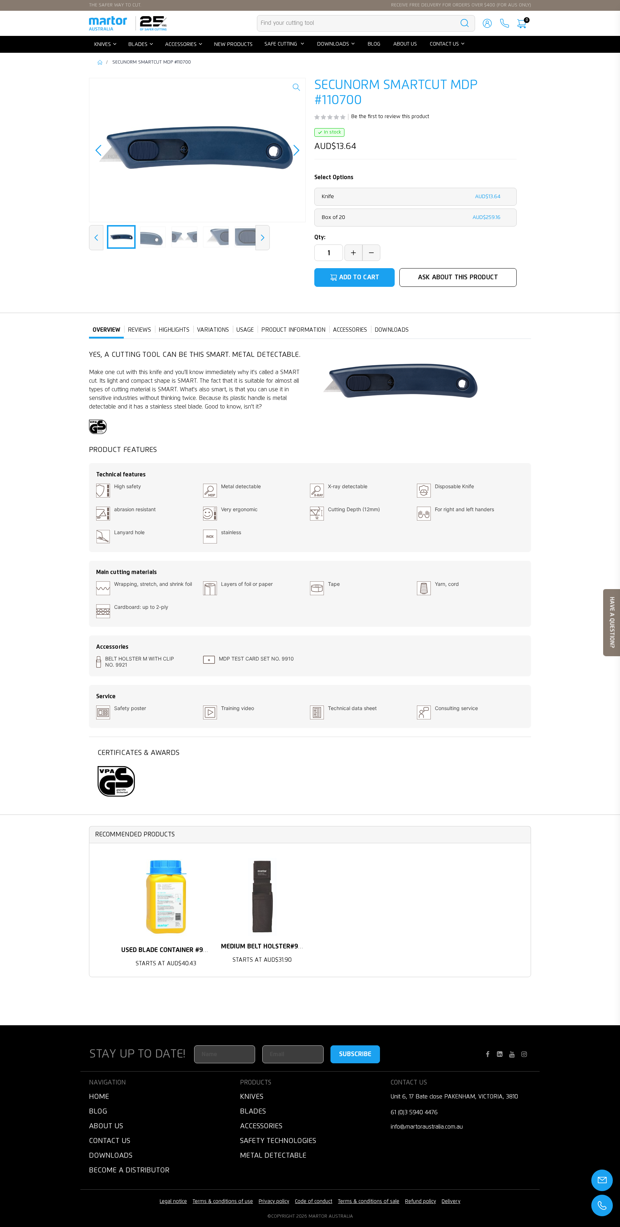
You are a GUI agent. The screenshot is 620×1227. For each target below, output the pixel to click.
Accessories (261, 1126)
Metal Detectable (273, 1155)
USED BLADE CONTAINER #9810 (167, 950)
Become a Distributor (129, 1170)
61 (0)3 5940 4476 (414, 1112)
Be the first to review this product (390, 116)
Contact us (109, 1140)
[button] (296, 92)
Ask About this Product (458, 277)
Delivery (451, 1201)
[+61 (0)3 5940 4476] (504, 23)
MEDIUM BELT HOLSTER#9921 (264, 946)
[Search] (464, 23)
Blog (98, 1111)
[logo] (127, 23)
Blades (253, 1111)
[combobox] (366, 23)
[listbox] (415, 207)
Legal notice (173, 1201)
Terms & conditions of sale (368, 1201)
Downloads (110, 1155)
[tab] (106, 330)
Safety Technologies (278, 1140)
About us (106, 1126)
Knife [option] (411, 196)
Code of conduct (313, 1201)
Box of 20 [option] (411, 217)
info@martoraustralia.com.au (427, 1127)
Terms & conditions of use (223, 1201)
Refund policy (420, 1201)
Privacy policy (274, 1201)
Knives (251, 1096)
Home (100, 62)
